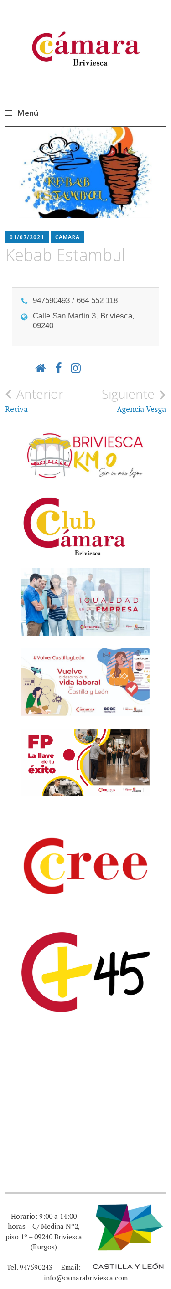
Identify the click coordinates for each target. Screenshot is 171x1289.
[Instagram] (75, 368)
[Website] (41, 368)
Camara (67, 237)
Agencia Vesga (134, 400)
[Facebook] (58, 368)
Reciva (34, 400)
